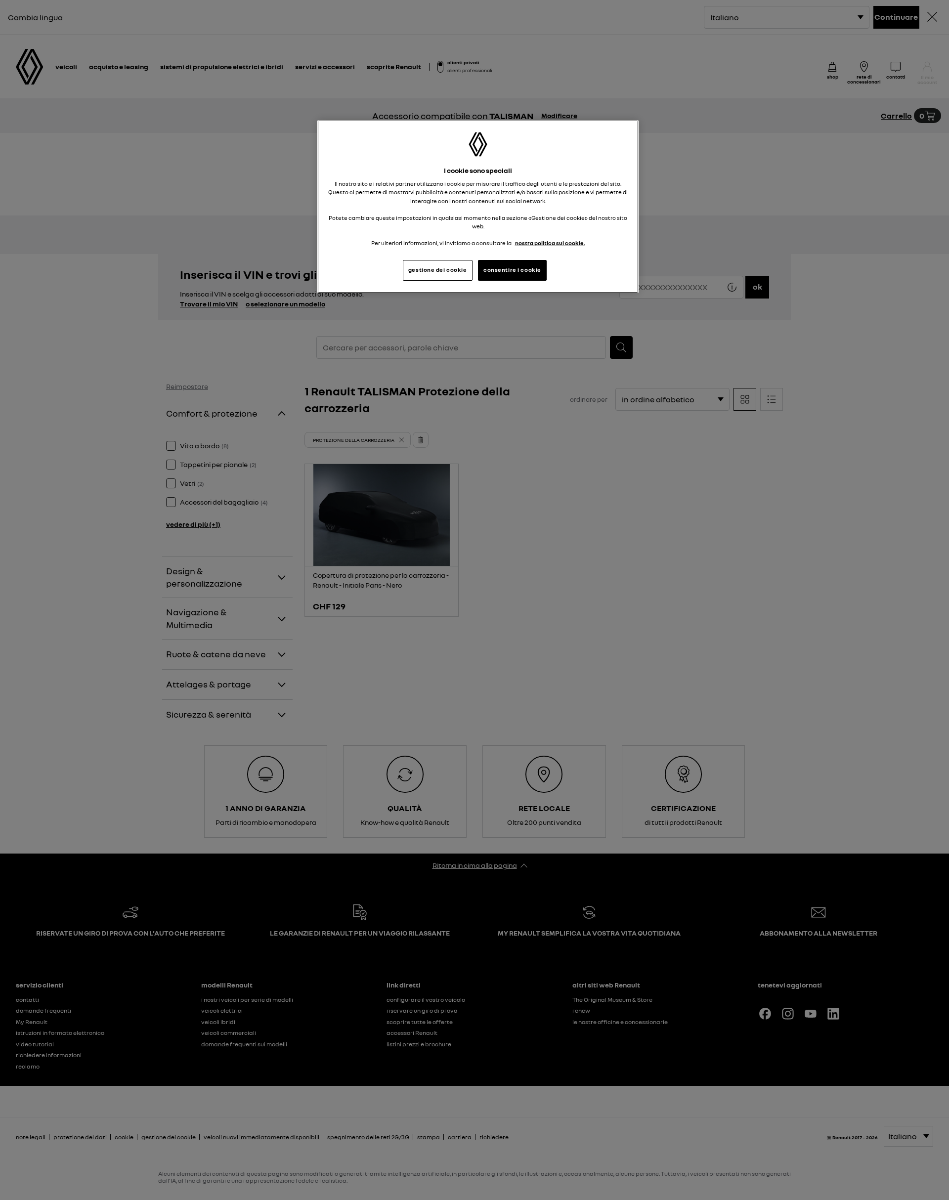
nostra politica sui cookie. (550, 243)
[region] (478, 206)
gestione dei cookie (437, 269)
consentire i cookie (512, 269)
